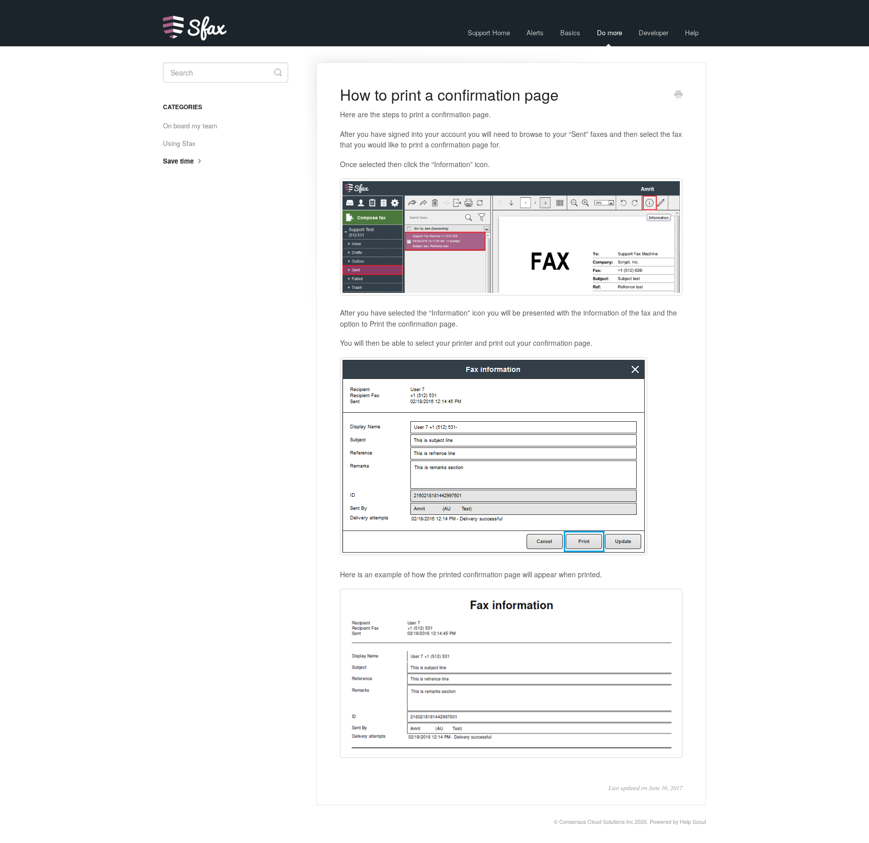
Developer (653, 32)
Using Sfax (179, 143)
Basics (570, 32)
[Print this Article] (678, 95)
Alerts (535, 32)
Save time (179, 161)
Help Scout (693, 821)
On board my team (190, 125)
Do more (609, 32)
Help (692, 32)
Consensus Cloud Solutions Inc (596, 821)
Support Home (489, 32)
